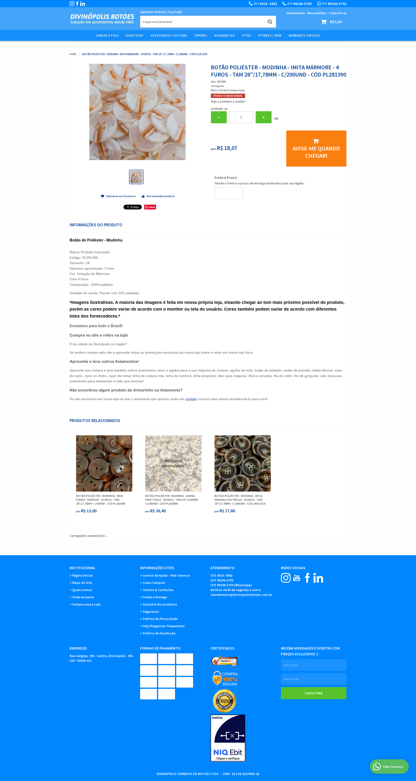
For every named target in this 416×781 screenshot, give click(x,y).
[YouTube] (296, 578)
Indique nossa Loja (86, 604)
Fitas (246, 35)
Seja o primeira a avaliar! (228, 101)
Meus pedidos (317, 13)
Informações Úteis (157, 567)
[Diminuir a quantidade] (219, 117)
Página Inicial (82, 575)
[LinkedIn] (82, 3)
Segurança (151, 611)
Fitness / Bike (270, 35)
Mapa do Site (82, 582)
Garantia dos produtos (160, 604)
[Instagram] (72, 3)
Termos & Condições (158, 590)
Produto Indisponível (173, 463)
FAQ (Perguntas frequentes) (164, 626)
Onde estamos (83, 597)
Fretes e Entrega (155, 597)
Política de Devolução (159, 633)
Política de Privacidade (160, 619)
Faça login (175, 12)
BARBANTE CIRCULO (304, 35)
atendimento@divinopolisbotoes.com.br (241, 594)
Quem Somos (82, 590)
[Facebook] (77, 3)
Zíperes (200, 35)
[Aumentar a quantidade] (264, 117)
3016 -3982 (265, 3)
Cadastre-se (337, 13)
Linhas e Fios (107, 35)
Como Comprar (154, 582)
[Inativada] (243, 738)
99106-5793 (299, 3)
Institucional (83, 567)
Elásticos (134, 35)
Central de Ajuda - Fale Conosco (166, 575)
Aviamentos (224, 35)
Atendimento (295, 13)
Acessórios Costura (169, 35)
